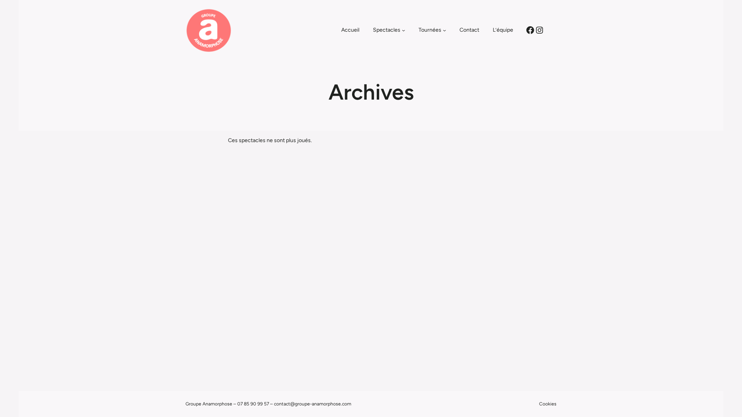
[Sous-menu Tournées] (444, 30)
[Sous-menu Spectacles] (403, 30)
